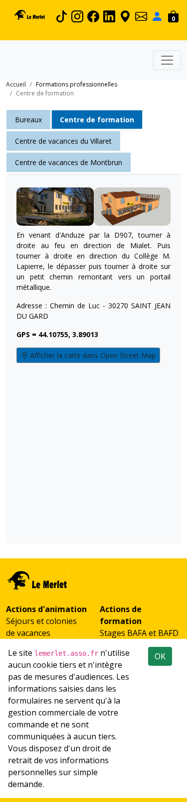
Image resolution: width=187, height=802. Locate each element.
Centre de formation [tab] (97, 119)
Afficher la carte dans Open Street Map (92, 355)
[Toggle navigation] (167, 60)
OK (160, 656)
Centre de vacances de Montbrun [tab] (68, 162)
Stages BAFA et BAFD (139, 632)
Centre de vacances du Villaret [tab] (63, 141)
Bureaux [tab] (28, 119)
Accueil (16, 84)
